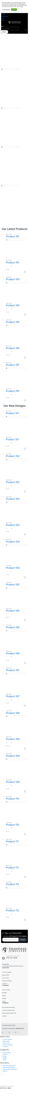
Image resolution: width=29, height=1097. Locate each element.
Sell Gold (4, 1016)
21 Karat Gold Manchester (8, 1010)
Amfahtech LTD (20, 1028)
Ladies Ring (8, 234)
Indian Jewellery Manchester (9, 1013)
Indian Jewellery (6, 989)
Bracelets (3, 14)
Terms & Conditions (7, 972)
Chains (2, 18)
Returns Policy (5, 975)
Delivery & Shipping (7, 980)
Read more (24, 272)
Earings (4, 995)
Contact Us (5, 983)
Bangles (4, 998)
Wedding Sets (4, 16)
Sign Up (23, 939)
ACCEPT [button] (14, 9)
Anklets (3, 20)
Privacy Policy (5, 978)
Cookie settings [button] (6, 9)
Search (2, 26)
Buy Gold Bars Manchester (8, 1007)
